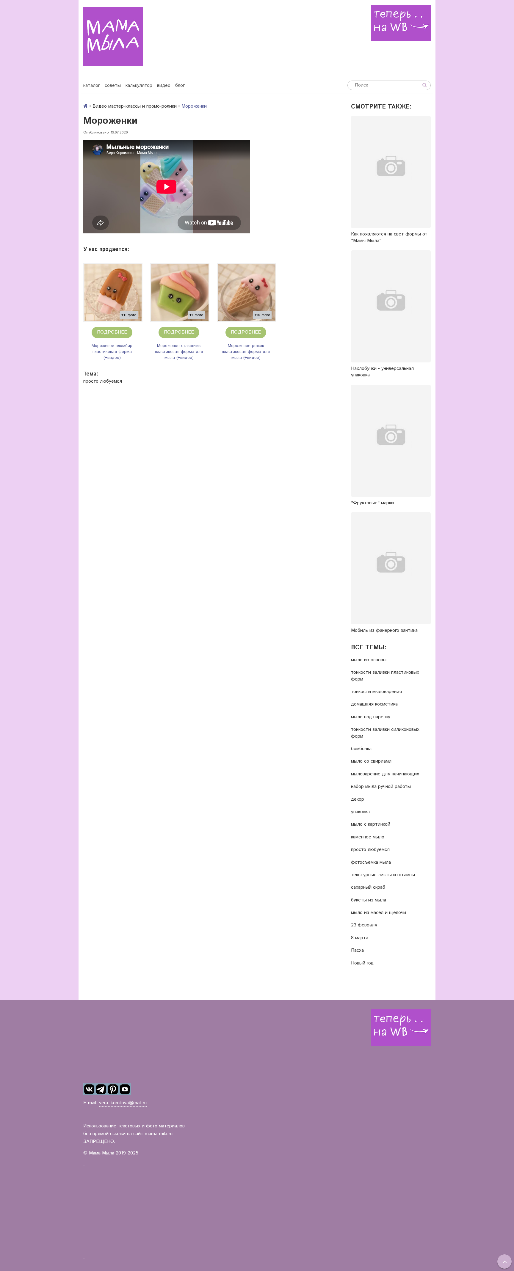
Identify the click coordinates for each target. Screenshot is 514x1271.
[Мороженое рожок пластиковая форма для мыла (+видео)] (246, 292)
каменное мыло (367, 837)
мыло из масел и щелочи (378, 912)
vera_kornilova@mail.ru (123, 1102)
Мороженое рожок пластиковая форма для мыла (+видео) (246, 352)
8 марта (359, 938)
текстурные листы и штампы (383, 875)
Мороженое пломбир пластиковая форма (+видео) (112, 352)
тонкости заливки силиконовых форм (385, 732)
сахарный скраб (368, 887)
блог (180, 85)
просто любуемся (102, 381)
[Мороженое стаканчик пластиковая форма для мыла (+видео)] (179, 292)
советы (113, 85)
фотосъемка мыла (371, 862)
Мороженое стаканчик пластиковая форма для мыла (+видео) (179, 352)
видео (163, 85)
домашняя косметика (374, 704)
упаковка (360, 812)
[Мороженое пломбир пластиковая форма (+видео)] (112, 292)
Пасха (357, 950)
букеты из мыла (368, 900)
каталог (91, 85)
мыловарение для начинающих (385, 774)
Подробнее (112, 332)
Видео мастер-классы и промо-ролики (135, 106)
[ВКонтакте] (89, 1089)
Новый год (362, 963)
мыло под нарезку (370, 717)
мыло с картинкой (370, 824)
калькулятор (139, 85)
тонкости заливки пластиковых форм (385, 675)
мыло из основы (368, 660)
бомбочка (361, 749)
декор (357, 799)
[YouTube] (125, 1089)
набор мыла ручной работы (381, 786)
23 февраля (364, 925)
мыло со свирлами (371, 761)
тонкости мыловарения (376, 692)
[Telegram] (101, 1089)
